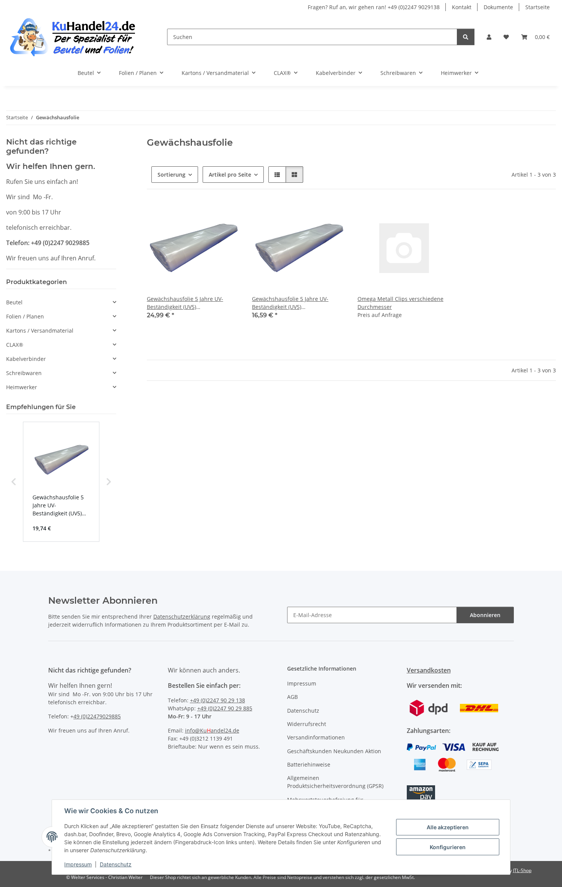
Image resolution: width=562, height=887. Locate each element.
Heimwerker (21, 387)
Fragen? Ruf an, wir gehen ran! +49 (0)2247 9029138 (374, 7)
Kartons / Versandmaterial (39, 330)
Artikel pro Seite (230, 174)
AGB (292, 696)
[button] (489, 37)
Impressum (78, 864)
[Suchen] (465, 37)
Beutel (14, 302)
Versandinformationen (316, 737)
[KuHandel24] (77, 37)
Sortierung (171, 174)
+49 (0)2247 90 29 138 (217, 700)
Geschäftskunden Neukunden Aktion (334, 751)
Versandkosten (429, 670)
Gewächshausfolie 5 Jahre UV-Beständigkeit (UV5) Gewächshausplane (185, 303)
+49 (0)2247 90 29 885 (224, 708)
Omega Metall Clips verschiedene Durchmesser (400, 302)
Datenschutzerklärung (181, 616)
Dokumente (498, 7)
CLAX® (14, 344)
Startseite (537, 7)
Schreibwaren (24, 373)
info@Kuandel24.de (212, 730)
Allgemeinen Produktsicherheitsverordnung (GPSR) (335, 782)
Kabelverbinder (26, 358)
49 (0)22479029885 (97, 716)
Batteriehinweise (308, 764)
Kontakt (461, 7)
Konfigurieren (448, 847)
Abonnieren (485, 615)
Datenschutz (116, 864)
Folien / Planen (25, 316)
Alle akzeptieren (448, 827)
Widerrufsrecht (306, 724)
